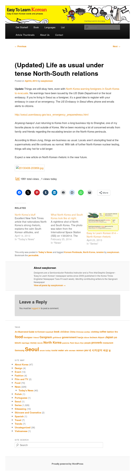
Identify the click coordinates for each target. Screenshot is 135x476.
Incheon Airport (97, 337)
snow (42, 350)
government (69, 337)
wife (66, 350)
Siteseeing (20, 408)
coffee (102, 331)
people (87, 342)
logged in (35, 308)
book (57, 331)
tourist (54, 350)
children (64, 331)
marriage (26, 343)
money (33, 342)
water (61, 350)
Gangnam (46, 337)
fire (116, 331)
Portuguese (21, 397)
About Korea (21, 364)
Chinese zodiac (83, 331)
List (63, 27)
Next (116, 46)
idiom (86, 337)
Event (18, 371)
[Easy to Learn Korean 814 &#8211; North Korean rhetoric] (103, 222)
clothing (95, 331)
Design (18, 368)
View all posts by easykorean (50, 285)
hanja (80, 337)
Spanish (19, 416)
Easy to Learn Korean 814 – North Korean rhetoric (102, 234)
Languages (50, 27)
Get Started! (22, 27)
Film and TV (21, 379)
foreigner (28, 337)
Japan (109, 337)
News (18, 386)
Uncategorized (22, 427)
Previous (20, 46)
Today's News (45, 252)
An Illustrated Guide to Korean (30, 331)
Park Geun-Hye (77, 343)
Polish (18, 394)
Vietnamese (21, 431)
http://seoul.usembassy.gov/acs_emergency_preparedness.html (51, 114)
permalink (33, 255)
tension (100, 252)
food (19, 336)
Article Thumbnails (25, 34)
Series (18, 405)
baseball (49, 331)
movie (40, 343)
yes (86, 350)
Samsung (19, 350)
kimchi (18, 342)
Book (36, 27)
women (79, 350)
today (48, 350)
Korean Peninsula (73, 252)
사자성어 (97, 350)
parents (65, 343)
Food (17, 382)
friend (36, 337)
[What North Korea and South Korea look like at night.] (69, 228)
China (72, 331)
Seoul (32, 349)
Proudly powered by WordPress (67, 463)
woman (72, 350)
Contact (59, 34)
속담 (105, 350)
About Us (45, 34)
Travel (18, 420)
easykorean (47, 80)
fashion (110, 331)
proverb (96, 342)
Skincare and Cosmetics (28, 412)
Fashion (19, 375)
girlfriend (57, 337)
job (115, 337)
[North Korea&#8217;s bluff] (33, 227)
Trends (18, 423)
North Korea (89, 252)
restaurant (108, 342)
